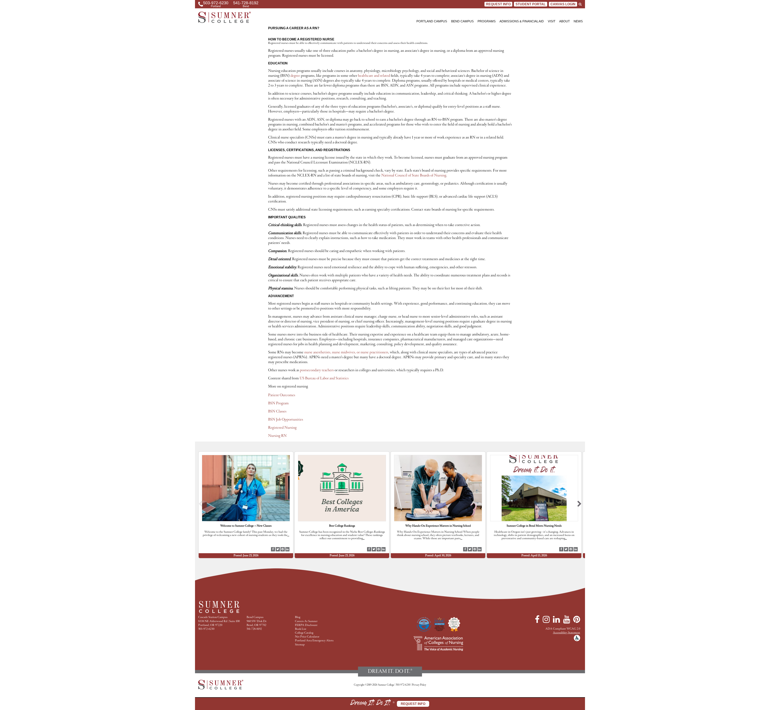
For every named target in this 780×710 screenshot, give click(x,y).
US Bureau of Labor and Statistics (324, 378)
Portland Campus (431, 21)
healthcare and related (374, 75)
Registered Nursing (282, 427)
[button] (200, 505)
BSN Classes (277, 411)
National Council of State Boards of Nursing (413, 175)
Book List (300, 629)
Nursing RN (277, 435)
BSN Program (278, 403)
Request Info (498, 4)
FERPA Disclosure (306, 625)
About (564, 21)
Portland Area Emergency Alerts (314, 641)
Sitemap (300, 645)
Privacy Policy (419, 685)
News (578, 21)
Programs (487, 21)
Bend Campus (462, 21)
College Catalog (304, 633)
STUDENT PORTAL (531, 4)
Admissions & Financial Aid (521, 21)
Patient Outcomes (281, 395)
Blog (297, 617)
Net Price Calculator (307, 637)
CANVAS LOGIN (562, 4)
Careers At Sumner (306, 621)
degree (295, 75)
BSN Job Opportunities (285, 419)
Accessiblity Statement (566, 633)
